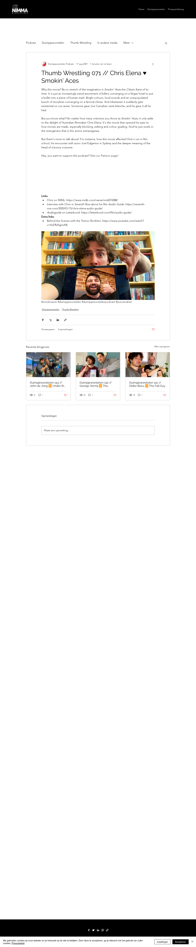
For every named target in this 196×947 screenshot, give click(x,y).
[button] (166, 43)
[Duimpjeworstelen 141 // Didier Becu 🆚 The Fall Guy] (148, 364)
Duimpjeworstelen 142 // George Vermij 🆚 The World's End (96, 384)
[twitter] (93, 930)
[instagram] (102, 930)
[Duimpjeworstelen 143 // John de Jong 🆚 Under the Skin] (48, 364)
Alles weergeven (162, 346)
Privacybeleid (18, 943)
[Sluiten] (192, 942)
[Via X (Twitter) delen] (50, 319)
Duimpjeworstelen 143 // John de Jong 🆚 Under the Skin (48, 384)
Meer (126, 42)
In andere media (107, 42)
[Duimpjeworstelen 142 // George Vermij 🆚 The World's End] (98, 364)
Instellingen (162, 941)
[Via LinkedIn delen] (57, 319)
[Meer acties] (153, 64)
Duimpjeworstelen (53, 42)
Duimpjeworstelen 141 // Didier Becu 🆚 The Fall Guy (147, 384)
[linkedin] (98, 930)
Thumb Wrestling (80, 42)
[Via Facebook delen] (42, 319)
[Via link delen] (65, 319)
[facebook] (88, 930)
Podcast (31, 42)
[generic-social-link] (107, 930)
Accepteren (180, 941)
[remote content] (98, 176)
